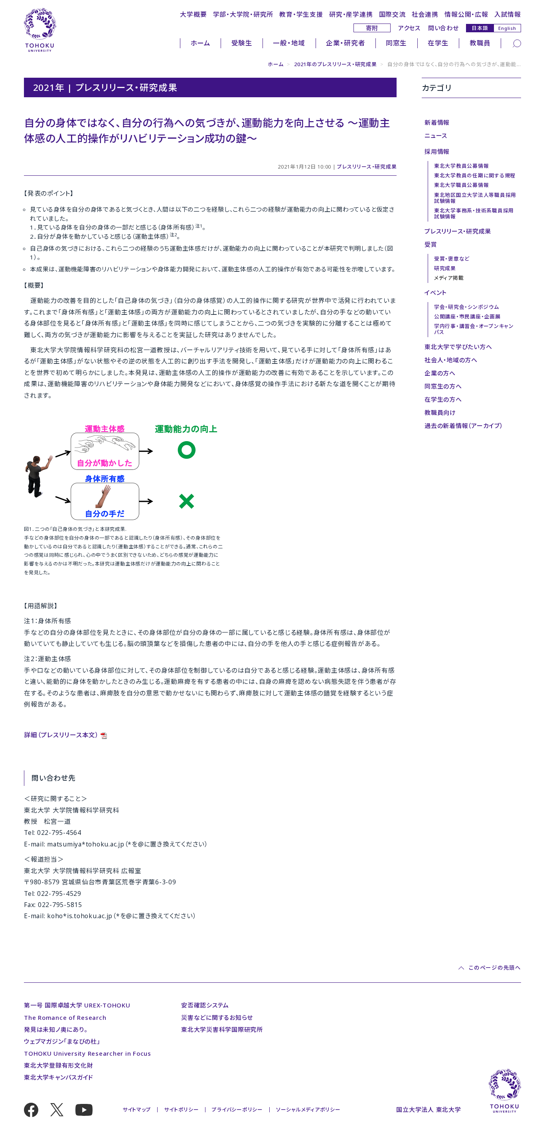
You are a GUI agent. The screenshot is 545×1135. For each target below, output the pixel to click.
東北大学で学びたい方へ (458, 347)
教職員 (480, 42)
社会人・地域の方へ (451, 360)
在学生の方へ (443, 399)
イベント (436, 293)
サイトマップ (136, 1109)
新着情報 (437, 122)
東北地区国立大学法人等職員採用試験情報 (475, 197)
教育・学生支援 (301, 14)
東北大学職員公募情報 (461, 185)
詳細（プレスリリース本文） (61, 734)
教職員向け (440, 412)
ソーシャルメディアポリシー (308, 1109)
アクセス (409, 28)
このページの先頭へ (495, 967)
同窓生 (396, 42)
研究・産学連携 (351, 14)
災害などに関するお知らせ (217, 1017)
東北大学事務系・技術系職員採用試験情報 (474, 213)
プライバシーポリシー (237, 1109)
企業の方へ (440, 373)
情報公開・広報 (466, 14)
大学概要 (193, 14)
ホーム (201, 42)
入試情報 (507, 14)
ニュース (436, 135)
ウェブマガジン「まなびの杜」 (62, 1041)
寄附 (372, 28)
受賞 (431, 244)
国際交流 (392, 14)
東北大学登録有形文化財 (58, 1065)
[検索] (517, 42)
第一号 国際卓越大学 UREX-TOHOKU (77, 1005)
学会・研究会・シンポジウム (466, 306)
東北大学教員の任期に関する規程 (474, 175)
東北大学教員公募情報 (461, 165)
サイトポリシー (181, 1109)
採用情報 (437, 151)
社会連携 (425, 14)
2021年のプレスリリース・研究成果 (335, 64)
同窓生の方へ (443, 386)
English (507, 28)
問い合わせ (443, 28)
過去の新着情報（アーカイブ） (464, 426)
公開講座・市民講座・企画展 (467, 316)
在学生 (438, 42)
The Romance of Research (65, 1017)
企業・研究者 (345, 42)
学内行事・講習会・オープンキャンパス (474, 329)
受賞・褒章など (452, 258)
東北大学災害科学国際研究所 (222, 1029)
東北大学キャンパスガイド (58, 1077)
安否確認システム (205, 1005)
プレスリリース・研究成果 (367, 166)
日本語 (480, 27)
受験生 (242, 42)
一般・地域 (289, 42)
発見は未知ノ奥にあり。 (55, 1029)
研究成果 (445, 268)
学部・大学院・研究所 (243, 14)
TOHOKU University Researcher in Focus (87, 1053)
